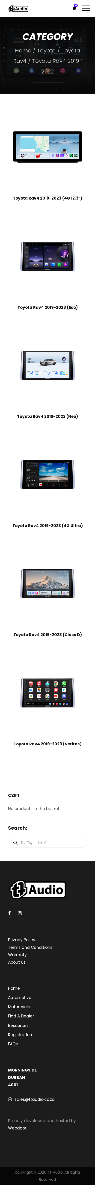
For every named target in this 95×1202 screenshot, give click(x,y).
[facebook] (9, 913)
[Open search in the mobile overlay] (47, 842)
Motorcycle (19, 1007)
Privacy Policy (21, 940)
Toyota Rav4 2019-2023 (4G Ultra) (47, 525)
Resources (18, 1025)
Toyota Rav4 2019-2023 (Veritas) (48, 744)
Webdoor (17, 1128)
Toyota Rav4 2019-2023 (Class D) (47, 634)
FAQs (13, 1044)
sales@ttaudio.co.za (35, 1099)
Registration (20, 1035)
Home (23, 50)
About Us (17, 962)
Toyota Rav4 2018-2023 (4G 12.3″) (47, 198)
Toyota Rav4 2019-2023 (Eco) (48, 307)
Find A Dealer (21, 1016)
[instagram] (20, 913)
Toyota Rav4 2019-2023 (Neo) (47, 416)
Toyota (46, 50)
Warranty (17, 955)
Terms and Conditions (30, 947)
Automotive (19, 997)
